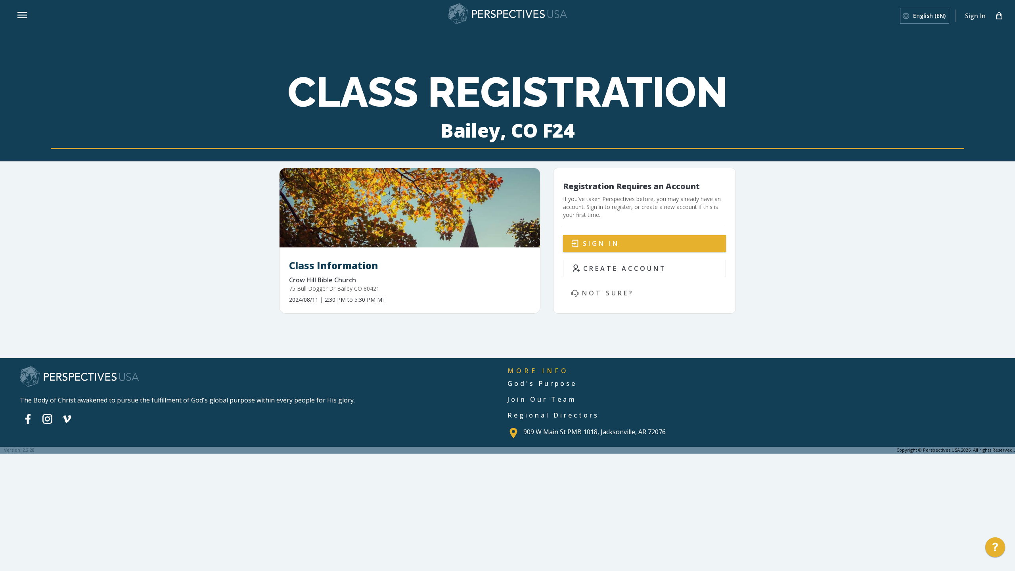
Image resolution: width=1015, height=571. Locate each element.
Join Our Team (542, 399)
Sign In (975, 15)
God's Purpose (542, 383)
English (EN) (929, 15)
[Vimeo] (67, 419)
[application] (995, 549)
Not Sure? (608, 293)
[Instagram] (47, 419)
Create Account (624, 268)
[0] (999, 16)
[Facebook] (28, 419)
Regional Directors (553, 415)
